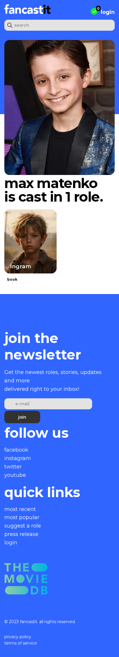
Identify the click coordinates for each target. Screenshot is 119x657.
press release (21, 534)
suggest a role (22, 526)
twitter (13, 466)
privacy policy (17, 636)
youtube (15, 475)
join (22, 417)
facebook (16, 450)
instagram (17, 458)
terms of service (20, 643)
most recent (20, 509)
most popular (21, 517)
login (108, 12)
